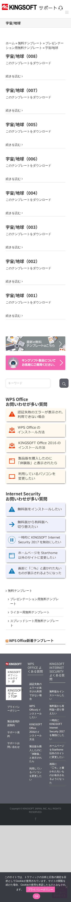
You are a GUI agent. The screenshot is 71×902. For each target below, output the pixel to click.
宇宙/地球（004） (23, 193)
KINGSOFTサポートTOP (15, 693)
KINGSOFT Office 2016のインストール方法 (35, 732)
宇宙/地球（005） (23, 124)
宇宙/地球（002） (23, 261)
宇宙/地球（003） (23, 227)
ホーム (10, 43)
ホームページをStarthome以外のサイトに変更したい (56, 751)
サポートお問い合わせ (13, 745)
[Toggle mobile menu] (67, 12)
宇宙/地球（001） (23, 295)
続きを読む (13, 76)
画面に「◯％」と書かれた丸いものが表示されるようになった (56, 773)
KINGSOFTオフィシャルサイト (14, 677)
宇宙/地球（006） (23, 159)
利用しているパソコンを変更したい (35, 774)
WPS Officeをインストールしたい (35, 712)
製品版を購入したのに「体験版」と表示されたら (35, 754)
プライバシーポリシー (13, 708)
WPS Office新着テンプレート (31, 640)
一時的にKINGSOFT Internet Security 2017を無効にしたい (57, 729)
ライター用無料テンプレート (30, 612)
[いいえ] (66, 887)
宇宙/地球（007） (23, 90)
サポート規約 (13, 734)
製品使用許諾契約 (13, 723)
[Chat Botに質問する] (35, 362)
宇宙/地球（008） (23, 56)
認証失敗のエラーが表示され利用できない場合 (35, 691)
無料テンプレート (30, 43)
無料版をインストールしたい (56, 695)
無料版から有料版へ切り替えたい (56, 710)
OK (36, 896)
